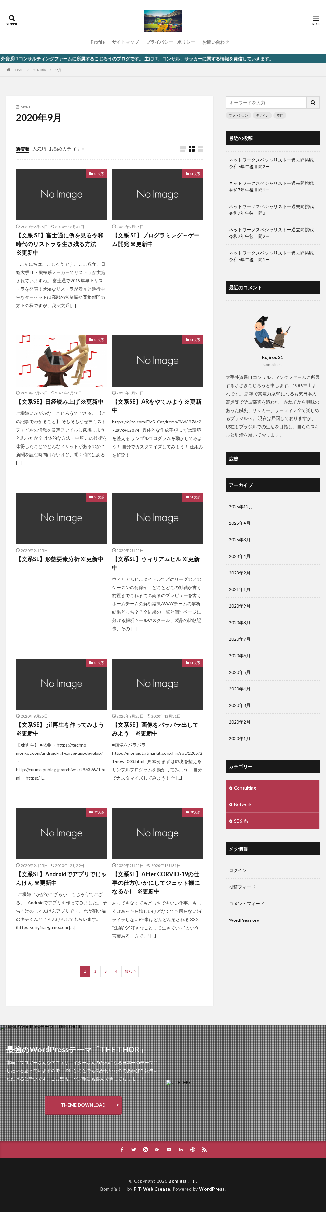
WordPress (212, 1189)
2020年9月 (240, 606)
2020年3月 (240, 705)
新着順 (22, 148)
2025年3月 (240, 539)
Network (243, 804)
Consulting (245, 787)
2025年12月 (241, 506)
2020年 (39, 70)
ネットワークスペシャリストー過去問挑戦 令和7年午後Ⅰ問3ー (272, 210)
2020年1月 (240, 738)
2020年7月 (240, 639)
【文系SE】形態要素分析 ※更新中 (59, 558)
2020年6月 (240, 655)
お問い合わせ (215, 42)
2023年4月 (240, 556)
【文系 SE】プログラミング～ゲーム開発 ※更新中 (156, 239)
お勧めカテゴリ (64, 148)
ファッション (238, 115)
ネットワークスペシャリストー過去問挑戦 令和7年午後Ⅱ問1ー (272, 186)
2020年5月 (240, 672)
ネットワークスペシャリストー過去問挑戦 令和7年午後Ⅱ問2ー (272, 163)
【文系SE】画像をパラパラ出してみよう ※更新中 (155, 729)
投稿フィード (242, 887)
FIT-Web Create (152, 1189)
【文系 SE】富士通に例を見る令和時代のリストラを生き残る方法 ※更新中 (59, 244)
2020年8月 (240, 622)
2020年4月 (240, 688)
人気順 (39, 148)
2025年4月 (240, 523)
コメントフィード (247, 903)
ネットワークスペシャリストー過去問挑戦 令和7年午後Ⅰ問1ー (272, 256)
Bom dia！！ (182, 1181)
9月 (58, 70)
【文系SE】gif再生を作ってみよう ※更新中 (60, 729)
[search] (313, 102)
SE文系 (99, 174)
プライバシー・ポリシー (170, 42)
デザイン (262, 115)
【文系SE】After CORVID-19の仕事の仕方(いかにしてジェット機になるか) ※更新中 (156, 882)
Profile (98, 42)
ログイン (238, 870)
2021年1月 (240, 589)
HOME (18, 70)
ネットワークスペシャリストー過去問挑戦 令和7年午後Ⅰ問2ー (272, 233)
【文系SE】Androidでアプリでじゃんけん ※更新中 (61, 878)
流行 (280, 115)
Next (128, 971)
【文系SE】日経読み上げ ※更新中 (59, 401)
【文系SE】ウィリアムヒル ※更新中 (156, 563)
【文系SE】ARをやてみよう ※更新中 (157, 406)
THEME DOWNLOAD (83, 1104)
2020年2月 (240, 722)
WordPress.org (244, 920)
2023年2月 (240, 572)
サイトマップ (125, 42)
